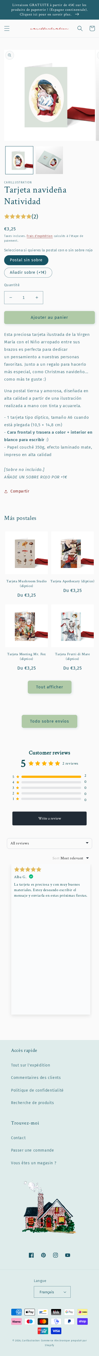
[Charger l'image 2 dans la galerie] (49, 160)
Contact (18, 1138)
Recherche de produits (32, 1102)
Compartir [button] (19, 491)
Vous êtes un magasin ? (33, 1163)
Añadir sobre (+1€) (28, 272)
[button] (7, 28)
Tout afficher (49, 686)
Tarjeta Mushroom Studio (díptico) (26, 583)
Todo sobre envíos (49, 721)
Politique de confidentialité (37, 1090)
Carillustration (31, 1340)
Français (47, 1292)
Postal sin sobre (26, 260)
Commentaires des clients (36, 1077)
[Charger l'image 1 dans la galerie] (19, 160)
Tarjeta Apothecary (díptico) (72, 581)
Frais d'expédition (40, 236)
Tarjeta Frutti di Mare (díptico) (72, 656)
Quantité (12, 285)
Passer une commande (32, 1150)
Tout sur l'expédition (30, 1065)
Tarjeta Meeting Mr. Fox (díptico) (26, 656)
